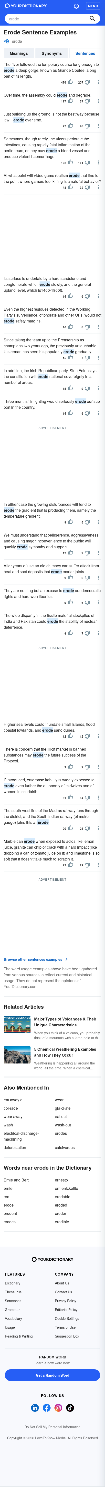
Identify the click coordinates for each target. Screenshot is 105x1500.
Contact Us (63, 1291)
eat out (61, 1116)
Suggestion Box (67, 1336)
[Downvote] (87, 82)
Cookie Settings (67, 1318)
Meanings (19, 53)
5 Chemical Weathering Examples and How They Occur (65, 1052)
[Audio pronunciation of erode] (7, 41)
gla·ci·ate (63, 1108)
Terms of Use (65, 1327)
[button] (76, 6)
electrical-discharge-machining (21, 1136)
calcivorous (65, 1147)
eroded (61, 1205)
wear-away (13, 1116)
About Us (62, 1283)
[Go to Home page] (26, 6)
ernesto (61, 1180)
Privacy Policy (65, 1300)
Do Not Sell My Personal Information (52, 1426)
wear (59, 1100)
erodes (61, 1133)
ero (6, 1196)
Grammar (12, 1309)
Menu (93, 6)
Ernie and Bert (16, 1180)
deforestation (15, 1147)
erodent (10, 1213)
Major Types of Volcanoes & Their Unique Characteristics (65, 1022)
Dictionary (12, 1283)
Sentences (85, 53)
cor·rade (11, 1108)
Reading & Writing (19, 1336)
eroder (60, 1213)
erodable (62, 1196)
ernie (8, 1188)
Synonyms (52, 53)
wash (8, 1125)
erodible (62, 1221)
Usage (10, 1327)
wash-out (63, 1125)
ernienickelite (66, 1188)
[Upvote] (70, 82)
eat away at (13, 1100)
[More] (98, 82)
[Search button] (92, 18)
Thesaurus (13, 1291)
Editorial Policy (66, 1309)
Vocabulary (13, 1318)
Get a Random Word (52, 1375)
